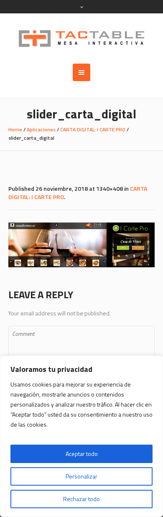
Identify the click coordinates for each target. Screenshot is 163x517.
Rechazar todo (81, 498)
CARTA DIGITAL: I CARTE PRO (92, 129)
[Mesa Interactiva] (81, 38)
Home (15, 129)
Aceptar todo (82, 453)
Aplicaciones (41, 129)
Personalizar (81, 476)
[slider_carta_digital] (81, 245)
